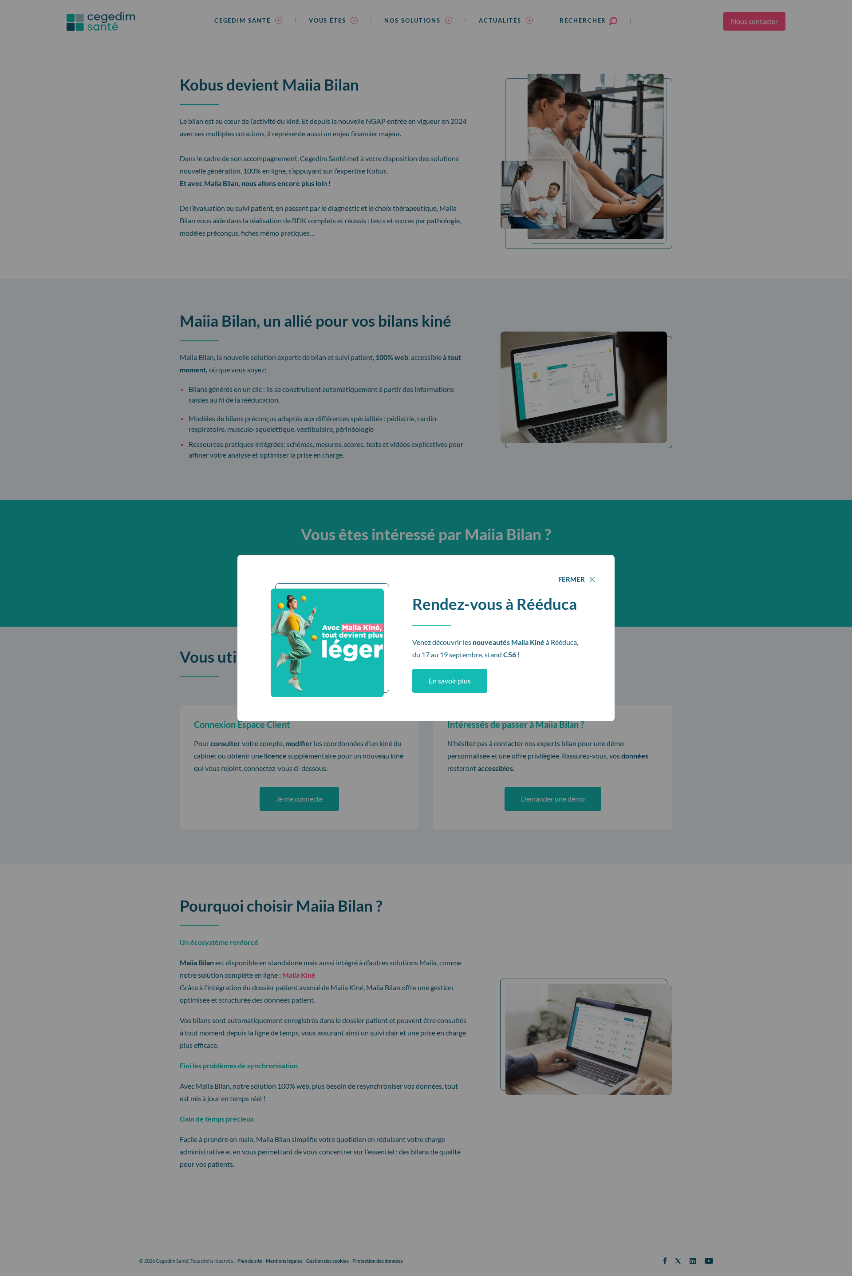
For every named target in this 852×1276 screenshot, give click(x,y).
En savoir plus (450, 680)
